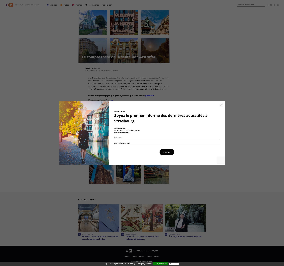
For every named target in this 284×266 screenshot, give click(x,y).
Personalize (174, 264)
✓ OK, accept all (160, 264)
